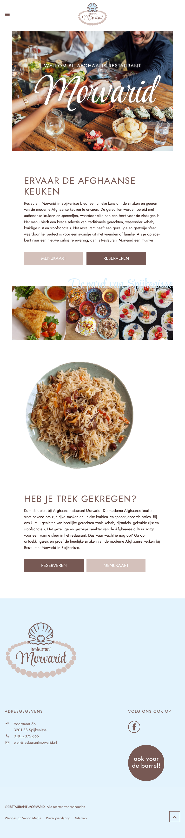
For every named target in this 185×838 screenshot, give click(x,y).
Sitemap (81, 818)
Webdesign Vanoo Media (23, 818)
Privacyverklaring (58, 818)
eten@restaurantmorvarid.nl (35, 742)
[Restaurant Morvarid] (92, 14)
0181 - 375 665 (26, 736)
